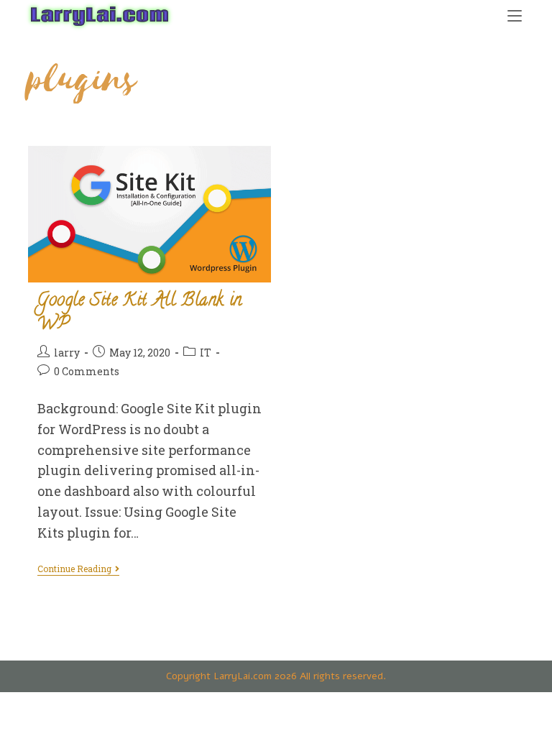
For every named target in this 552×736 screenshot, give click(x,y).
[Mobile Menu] (514, 14)
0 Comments (86, 371)
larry (67, 352)
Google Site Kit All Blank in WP (139, 313)
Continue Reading (78, 570)
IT (205, 352)
